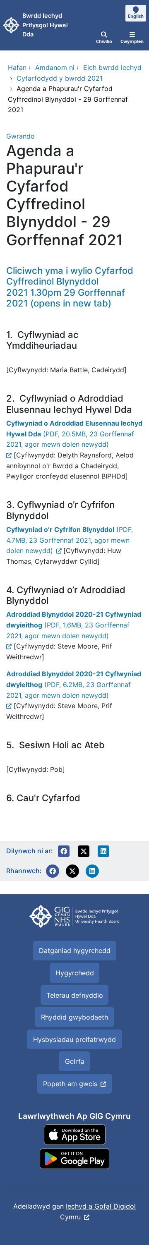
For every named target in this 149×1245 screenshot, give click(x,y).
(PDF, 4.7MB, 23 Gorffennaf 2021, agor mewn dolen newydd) (69, 540)
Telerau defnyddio (74, 995)
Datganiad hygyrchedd (75, 950)
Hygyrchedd (74, 973)
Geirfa (74, 1061)
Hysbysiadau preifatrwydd (74, 1039)
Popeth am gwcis (70, 1084)
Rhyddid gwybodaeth (74, 1017)
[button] (64, 851)
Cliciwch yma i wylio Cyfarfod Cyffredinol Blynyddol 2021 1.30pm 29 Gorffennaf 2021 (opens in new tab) (69, 287)
